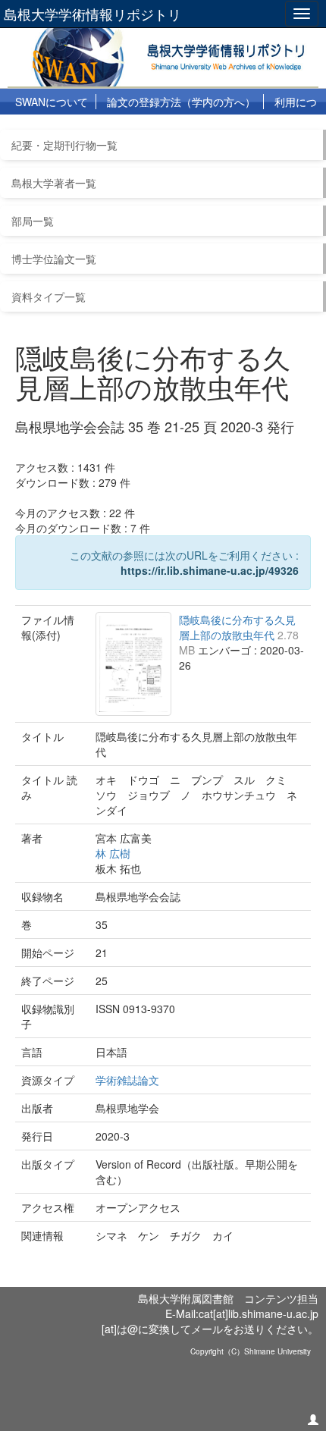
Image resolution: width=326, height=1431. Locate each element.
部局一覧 (32, 220)
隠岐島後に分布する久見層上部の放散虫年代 (237, 627)
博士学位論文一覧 (53, 258)
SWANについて (51, 101)
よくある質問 (79, 128)
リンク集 (151, 128)
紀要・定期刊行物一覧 (64, 144)
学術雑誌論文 (127, 1079)
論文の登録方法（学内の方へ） (181, 101)
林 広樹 (113, 853)
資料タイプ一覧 (48, 296)
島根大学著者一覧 (53, 182)
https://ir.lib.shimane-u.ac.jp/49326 (210, 570)
